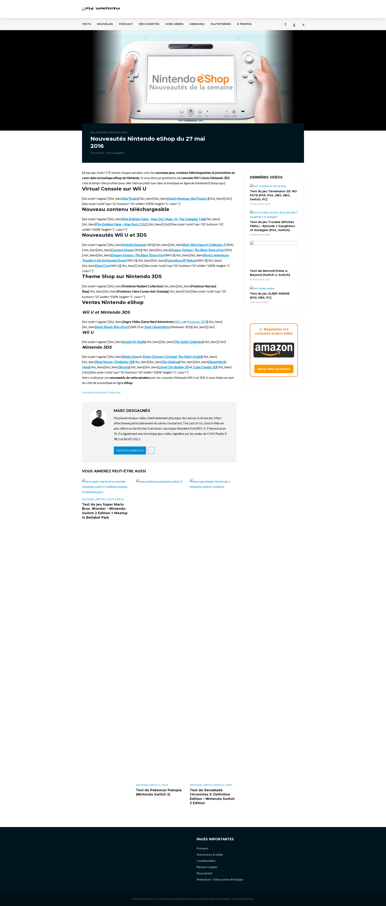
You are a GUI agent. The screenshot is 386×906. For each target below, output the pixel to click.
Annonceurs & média (210, 854)
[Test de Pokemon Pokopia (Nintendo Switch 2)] (159, 629)
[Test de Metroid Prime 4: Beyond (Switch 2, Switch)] (274, 254)
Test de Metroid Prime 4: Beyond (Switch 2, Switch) (270, 273)
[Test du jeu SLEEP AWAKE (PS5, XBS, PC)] (274, 288)
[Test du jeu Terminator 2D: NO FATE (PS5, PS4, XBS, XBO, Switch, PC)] (274, 186)
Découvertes (149, 24)
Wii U (125, 132)
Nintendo (114, 132)
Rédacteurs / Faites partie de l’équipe (220, 879)
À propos (244, 24)
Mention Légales (207, 867)
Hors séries (174, 24)
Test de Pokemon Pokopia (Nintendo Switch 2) (159, 792)
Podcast (126, 24)
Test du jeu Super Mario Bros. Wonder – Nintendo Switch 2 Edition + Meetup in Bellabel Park (104, 511)
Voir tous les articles (130, 450)
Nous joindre (205, 873)
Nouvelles (105, 24)
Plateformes (221, 24)
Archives (101, 132)
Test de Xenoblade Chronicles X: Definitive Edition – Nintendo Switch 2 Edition (212, 796)
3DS (92, 132)
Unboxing (197, 24)
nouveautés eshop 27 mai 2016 (101, 392)
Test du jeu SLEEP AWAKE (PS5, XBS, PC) (270, 295)
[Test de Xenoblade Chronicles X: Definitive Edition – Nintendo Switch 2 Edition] (213, 629)
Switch (207, 784)
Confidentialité (206, 860)
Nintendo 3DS (196, 321)
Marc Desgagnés (115, 152)
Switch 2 (101, 499)
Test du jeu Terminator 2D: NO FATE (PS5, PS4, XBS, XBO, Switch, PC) (273, 195)
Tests (86, 24)
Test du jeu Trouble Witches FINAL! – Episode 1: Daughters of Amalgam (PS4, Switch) (272, 226)
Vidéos (119, 499)
